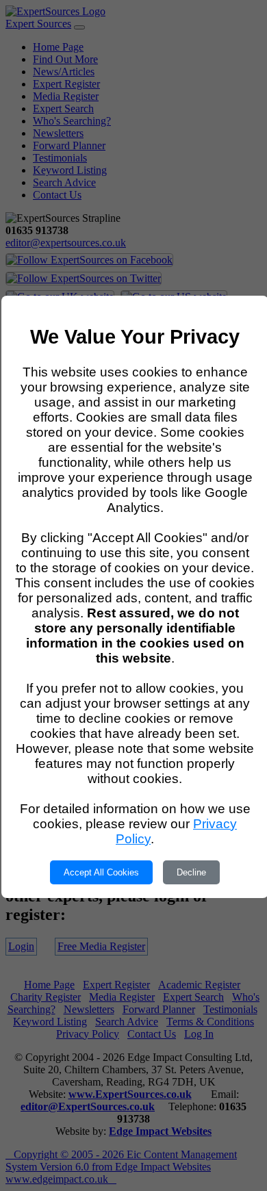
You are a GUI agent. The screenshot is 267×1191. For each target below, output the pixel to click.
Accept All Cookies (101, 872)
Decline (191, 872)
